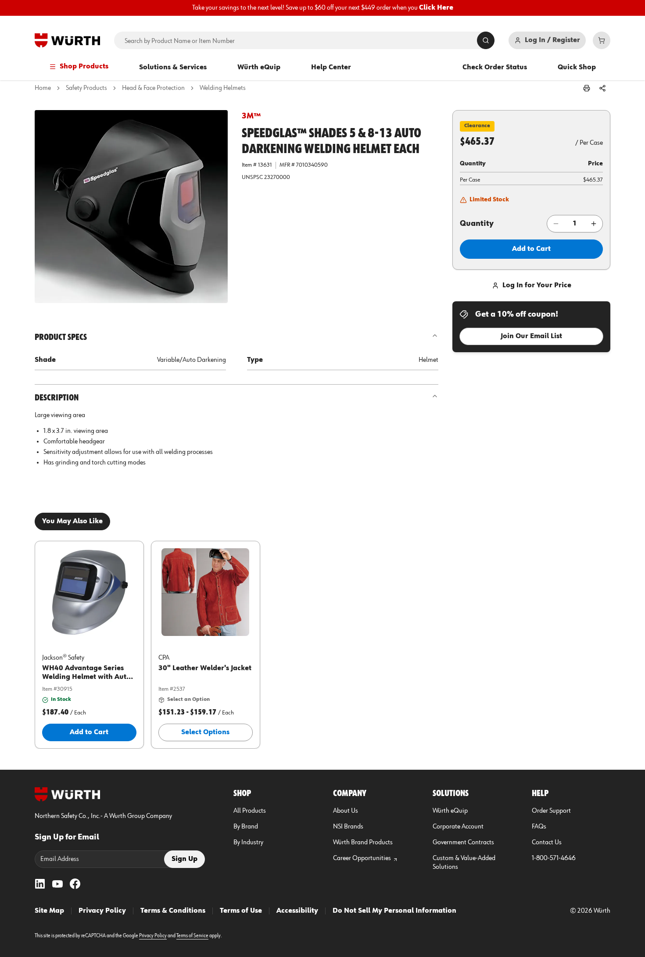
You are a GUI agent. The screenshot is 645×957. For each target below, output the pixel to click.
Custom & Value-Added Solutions (464, 863)
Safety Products (86, 88)
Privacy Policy (102, 910)
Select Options (205, 732)
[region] (322, 8)
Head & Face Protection (153, 88)
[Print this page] (587, 88)
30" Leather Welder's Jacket (204, 668)
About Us (345, 810)
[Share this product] (602, 88)
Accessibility (297, 910)
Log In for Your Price (536, 285)
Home (43, 88)
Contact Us (547, 842)
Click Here (436, 7)
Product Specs (61, 337)
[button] (131, 206)
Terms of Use (241, 910)
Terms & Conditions (172, 910)
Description (57, 397)
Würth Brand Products (363, 842)
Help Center (331, 67)
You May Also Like (72, 521)
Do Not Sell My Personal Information (394, 910)
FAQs (539, 826)
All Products (249, 810)
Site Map (49, 910)
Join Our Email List (531, 336)
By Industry (248, 842)
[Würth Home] (67, 40)
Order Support (551, 810)
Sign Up (184, 859)
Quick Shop (577, 67)
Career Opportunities (362, 858)
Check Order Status (494, 67)
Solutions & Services (173, 67)
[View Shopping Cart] (601, 40)
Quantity (477, 224)
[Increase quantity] (594, 224)
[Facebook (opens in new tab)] (75, 883)
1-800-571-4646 (554, 858)
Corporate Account (458, 826)
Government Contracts (463, 842)
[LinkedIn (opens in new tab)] (40, 883)
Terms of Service (192, 936)
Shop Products (84, 66)
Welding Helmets (223, 88)
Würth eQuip (258, 67)
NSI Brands (348, 826)
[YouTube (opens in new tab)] (57, 883)
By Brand (245, 826)
